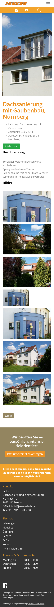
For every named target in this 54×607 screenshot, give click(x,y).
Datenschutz (34, 595)
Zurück (8, 415)
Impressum (23, 595)
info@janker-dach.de (23, 506)
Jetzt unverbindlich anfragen (25, 454)
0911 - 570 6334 (22, 510)
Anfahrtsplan (11, 146)
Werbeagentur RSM (36, 603)
